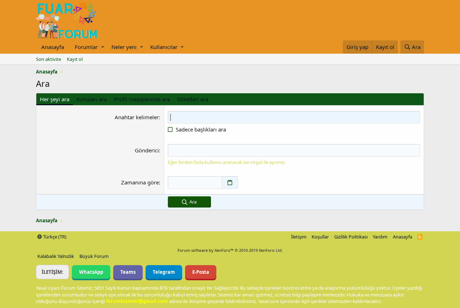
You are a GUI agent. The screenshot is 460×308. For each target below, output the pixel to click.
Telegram (164, 272)
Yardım (380, 236)
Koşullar (320, 236)
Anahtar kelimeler (137, 117)
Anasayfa (52, 46)
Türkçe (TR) (54, 236)
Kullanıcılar (164, 46)
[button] (102, 47)
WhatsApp (91, 272)
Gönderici (147, 150)
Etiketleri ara (192, 99)
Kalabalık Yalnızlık (55, 256)
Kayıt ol (75, 59)
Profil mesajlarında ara (142, 99)
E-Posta (200, 272)
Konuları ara (92, 99)
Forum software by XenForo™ (230, 250)
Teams (127, 272)
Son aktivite (48, 59)
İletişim (299, 236)
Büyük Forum (94, 256)
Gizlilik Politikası (351, 236)
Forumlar (86, 46)
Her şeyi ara (54, 99)
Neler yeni (124, 46)
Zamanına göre (140, 182)
